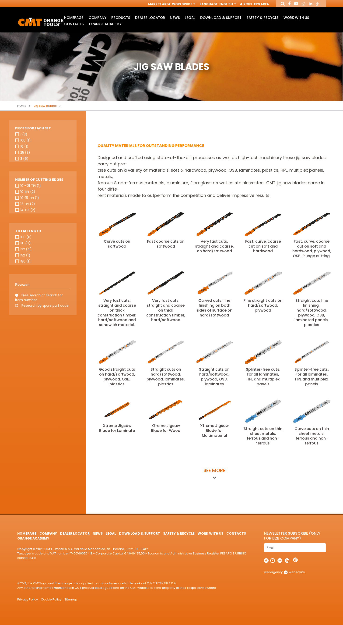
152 (25, 255)
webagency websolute (284, 572)
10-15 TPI (29, 197)
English (226, 4)
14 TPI (27, 210)
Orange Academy (105, 23)
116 (25, 243)
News (175, 17)
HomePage (74, 17)
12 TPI (27, 204)
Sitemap (70, 599)
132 (26, 249)
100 (25, 140)
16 (24, 146)
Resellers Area (256, 4)
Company (97, 17)
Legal (190, 17)
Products (120, 17)
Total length (28, 231)
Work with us (296, 17)
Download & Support (220, 17)
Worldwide (182, 4)
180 (25, 261)
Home (21, 105)
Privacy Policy (27, 599)
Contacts (74, 23)
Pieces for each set (33, 128)
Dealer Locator (150, 17)
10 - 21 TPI (30, 185)
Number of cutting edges (39, 179)
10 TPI (27, 191)
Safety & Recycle (262, 17)
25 (25, 152)
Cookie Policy (51, 599)
